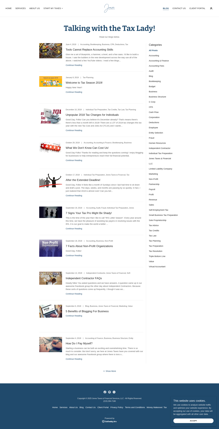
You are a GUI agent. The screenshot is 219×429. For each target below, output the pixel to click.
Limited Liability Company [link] (160, 169)
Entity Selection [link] (156, 133)
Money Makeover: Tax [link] (157, 407)
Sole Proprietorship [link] (157, 220)
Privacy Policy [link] (116, 407)
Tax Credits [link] (154, 230)
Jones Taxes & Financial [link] (160, 158)
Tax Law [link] (152, 236)
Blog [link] (166, 8)
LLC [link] (151, 164)
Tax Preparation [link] (156, 246)
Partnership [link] (154, 184)
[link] (109, 8)
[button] (53, 8)
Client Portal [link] (197, 8)
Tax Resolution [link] (155, 251)
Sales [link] (151, 205)
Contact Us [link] (179, 8)
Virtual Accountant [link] (157, 266)
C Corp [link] (152, 102)
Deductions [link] (154, 122)
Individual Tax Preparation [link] (160, 153)
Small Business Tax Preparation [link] (163, 215)
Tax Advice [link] (154, 225)
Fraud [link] (151, 138)
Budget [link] (152, 86)
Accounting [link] (154, 55)
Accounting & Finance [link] (159, 61)
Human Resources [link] (157, 143)
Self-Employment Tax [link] (158, 210)
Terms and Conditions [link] (135, 407)
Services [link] (20, 8)
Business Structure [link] (157, 97)
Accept (193, 421)
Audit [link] (151, 71)
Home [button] (55, 407)
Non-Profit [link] (153, 179)
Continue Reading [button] (74, 65)
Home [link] (8, 8)
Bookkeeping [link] (155, 81)
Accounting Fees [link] (156, 66)
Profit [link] (151, 194)
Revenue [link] (153, 200)
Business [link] (153, 91)
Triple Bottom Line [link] (157, 256)
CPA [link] (151, 107)
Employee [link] (153, 127)
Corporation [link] (154, 117)
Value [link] (151, 261)
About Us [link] (34, 8)
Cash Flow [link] (154, 112)
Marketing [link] (153, 174)
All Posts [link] (153, 50)
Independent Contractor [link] (159, 148)
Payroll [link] (152, 189)
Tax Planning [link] (155, 241)
